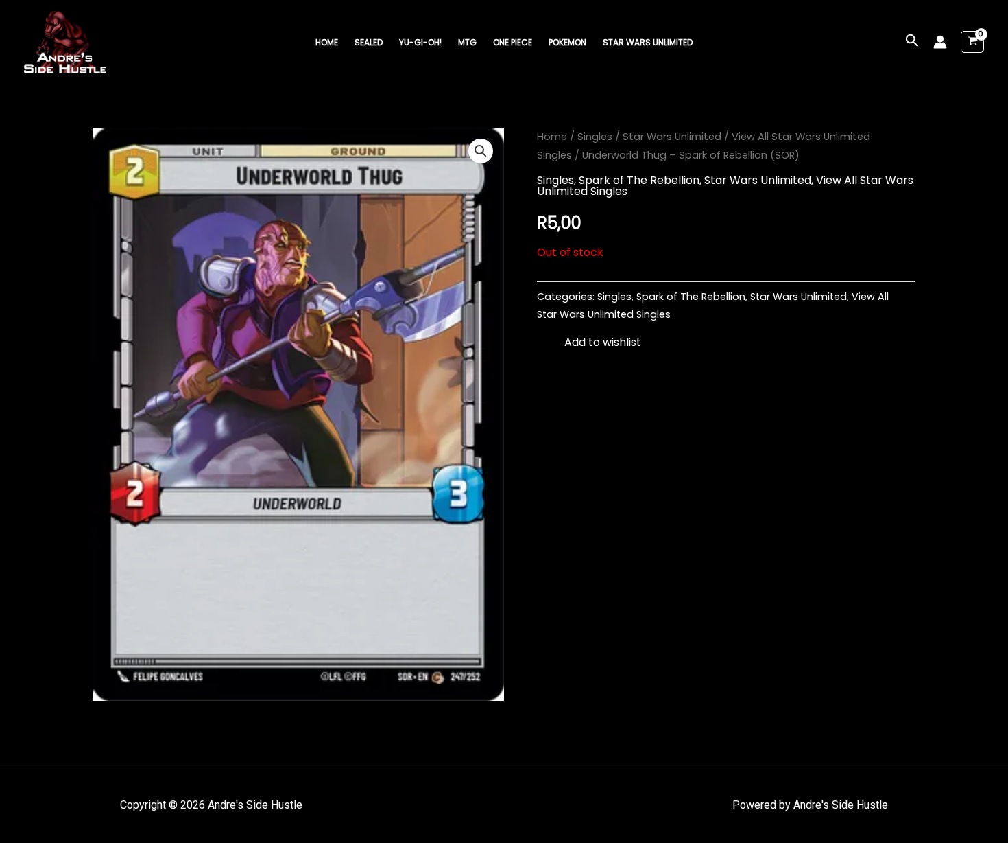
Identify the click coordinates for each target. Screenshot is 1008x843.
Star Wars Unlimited (648, 42)
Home (326, 42)
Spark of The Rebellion (639, 180)
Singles (594, 136)
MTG (467, 42)
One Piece (512, 42)
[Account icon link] (940, 42)
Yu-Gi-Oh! (420, 42)
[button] (912, 42)
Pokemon (567, 42)
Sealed (369, 42)
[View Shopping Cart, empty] (972, 42)
